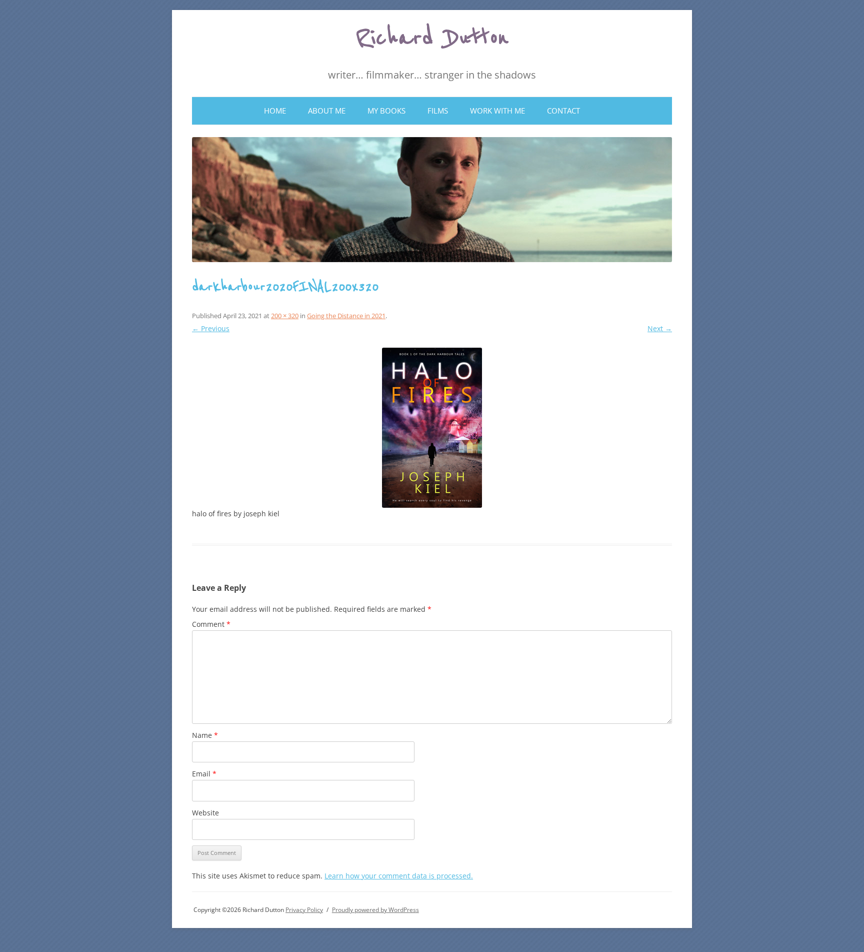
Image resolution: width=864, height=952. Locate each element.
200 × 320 (284, 315)
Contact (563, 111)
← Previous (211, 328)
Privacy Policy (304, 909)
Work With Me (497, 111)
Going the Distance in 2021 (346, 315)
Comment (211, 624)
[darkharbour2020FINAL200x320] (432, 428)
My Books (387, 111)
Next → (660, 328)
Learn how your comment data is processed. (398, 875)
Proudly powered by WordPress (375, 909)
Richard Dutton (432, 38)
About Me (327, 111)
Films (438, 111)
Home (275, 111)
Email (204, 773)
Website (205, 812)
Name (205, 735)
